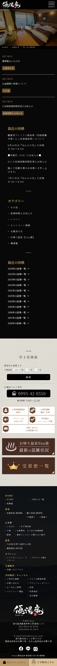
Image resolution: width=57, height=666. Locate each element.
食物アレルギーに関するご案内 (31, 534)
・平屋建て (30, 517)
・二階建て (42, 517)
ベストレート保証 (15, 591)
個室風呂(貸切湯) (15, 548)
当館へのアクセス (15, 569)
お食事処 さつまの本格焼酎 (30, 530)
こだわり (11, 526)
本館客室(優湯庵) (15, 513)
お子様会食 (26, 526)
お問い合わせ (13, 583)
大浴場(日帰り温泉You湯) (19, 544)
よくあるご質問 (14, 587)
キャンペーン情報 (20, 225)
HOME (5, 47)
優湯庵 (14, 243)
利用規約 (33, 591)
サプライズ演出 (39, 557)
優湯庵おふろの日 (11, 61)
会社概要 (33, 595)
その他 (6, 90)
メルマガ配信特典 (37, 579)
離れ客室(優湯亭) (35, 513)
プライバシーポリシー (39, 583)
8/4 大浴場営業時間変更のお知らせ (27, 161)
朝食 (9, 534)
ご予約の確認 (13, 579)
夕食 (9, 530)
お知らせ (15, 47)
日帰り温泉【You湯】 (23, 237)
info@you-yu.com (32, 635)
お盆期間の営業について (14, 83)
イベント (15, 219)
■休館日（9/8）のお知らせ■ (24, 155)
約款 (31, 587)
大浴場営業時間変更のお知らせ (17, 106)
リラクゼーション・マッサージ (17, 559)
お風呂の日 (8, 68)
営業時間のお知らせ (13, 113)
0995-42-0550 (31, 626)
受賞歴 (10, 503)
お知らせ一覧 (38, 499)
